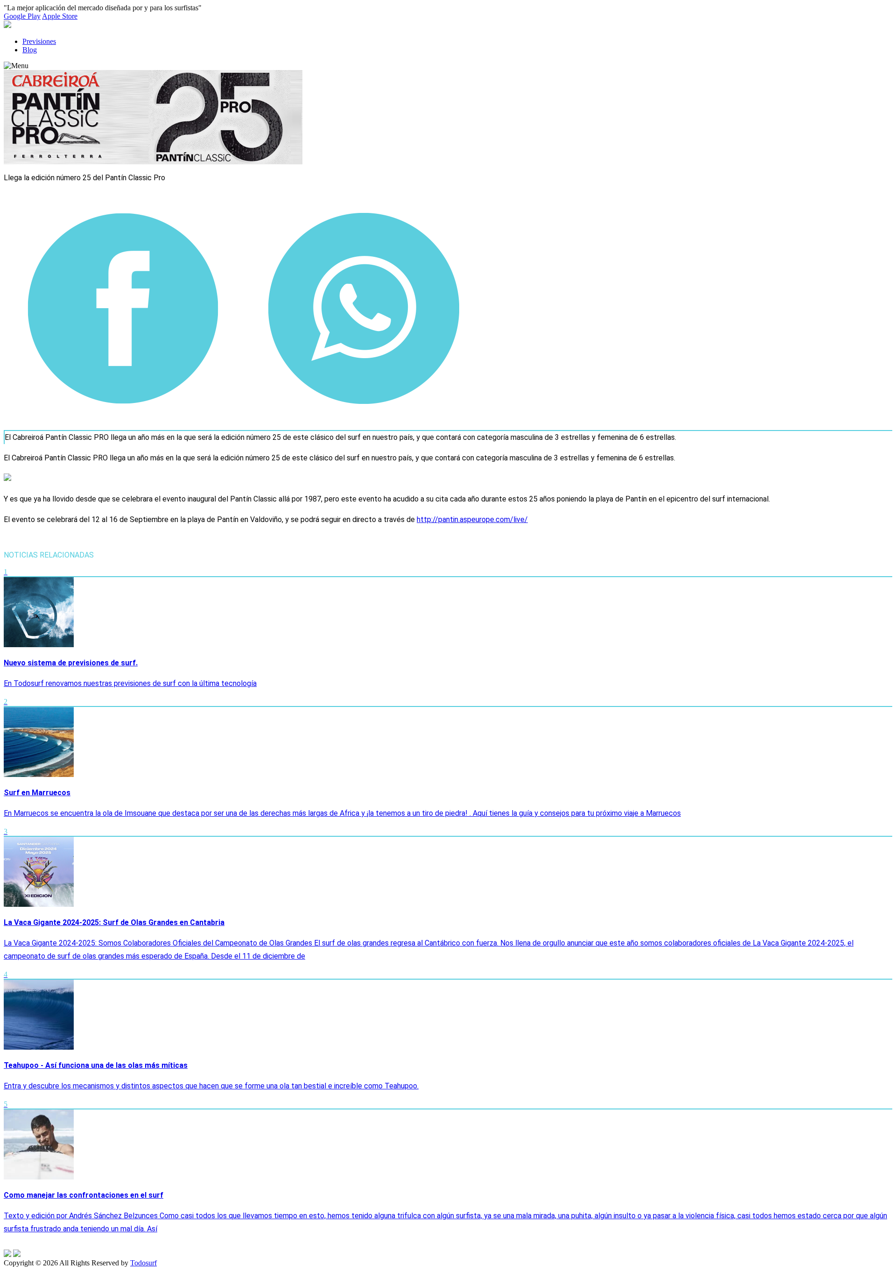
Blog (29, 50)
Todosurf (143, 1263)
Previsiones (39, 41)
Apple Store (59, 16)
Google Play (22, 16)
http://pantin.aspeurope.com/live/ (472, 519)
